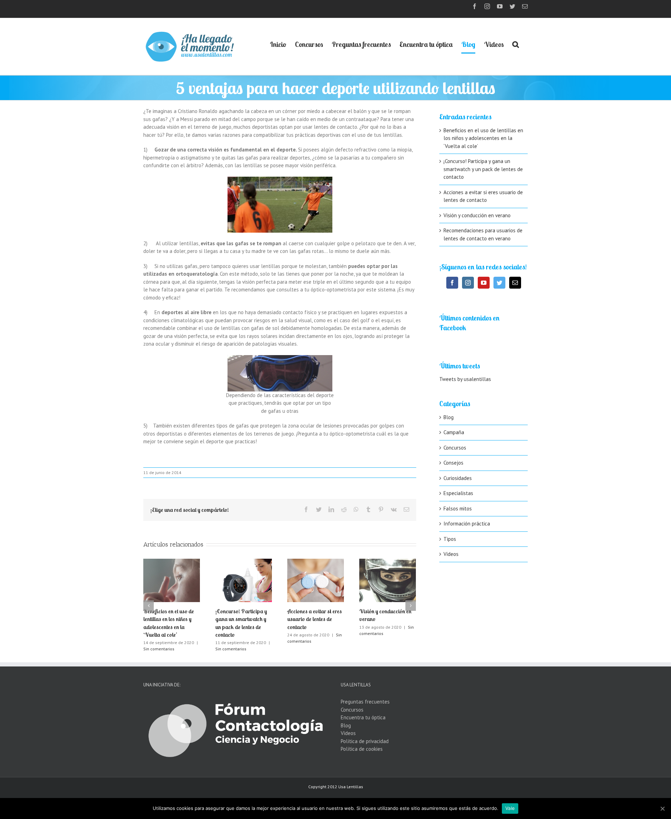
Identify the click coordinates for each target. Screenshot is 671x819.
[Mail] (515, 283)
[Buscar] (515, 44)
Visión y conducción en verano (477, 215)
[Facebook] (452, 283)
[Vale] (662, 808)
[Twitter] (499, 283)
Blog (448, 417)
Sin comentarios (158, 648)
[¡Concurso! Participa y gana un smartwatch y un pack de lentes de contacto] (243, 579)
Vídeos (451, 554)
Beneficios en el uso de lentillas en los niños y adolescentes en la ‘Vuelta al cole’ (483, 138)
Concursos (454, 447)
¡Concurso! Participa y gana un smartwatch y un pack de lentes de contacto (483, 169)
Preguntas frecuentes (365, 701)
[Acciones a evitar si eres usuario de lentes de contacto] (315, 579)
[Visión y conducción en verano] (387, 579)
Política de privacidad (365, 741)
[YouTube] (484, 283)
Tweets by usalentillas (465, 379)
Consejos (453, 462)
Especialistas (458, 493)
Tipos (449, 539)
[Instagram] (468, 283)
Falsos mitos (457, 508)
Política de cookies (362, 749)
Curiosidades (457, 478)
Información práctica (466, 523)
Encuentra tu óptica (363, 717)
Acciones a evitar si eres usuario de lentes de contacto (314, 619)
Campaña (453, 432)
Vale (510, 808)
